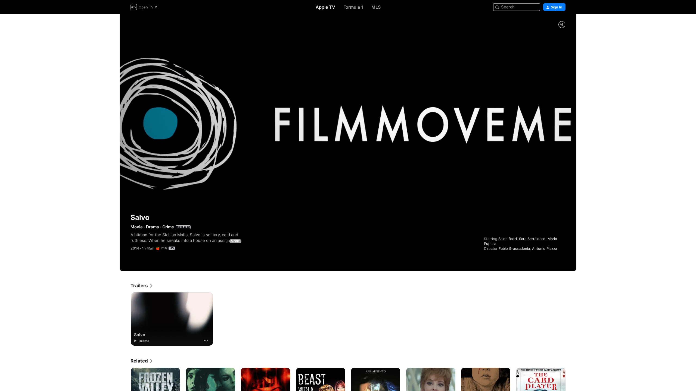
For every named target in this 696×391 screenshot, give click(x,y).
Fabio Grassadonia (514, 248)
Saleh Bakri (507, 239)
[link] (141, 286)
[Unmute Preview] (562, 25)
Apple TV (325, 7)
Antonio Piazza (544, 248)
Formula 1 (353, 7)
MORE (235, 241)
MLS (376, 7)
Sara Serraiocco (532, 239)
